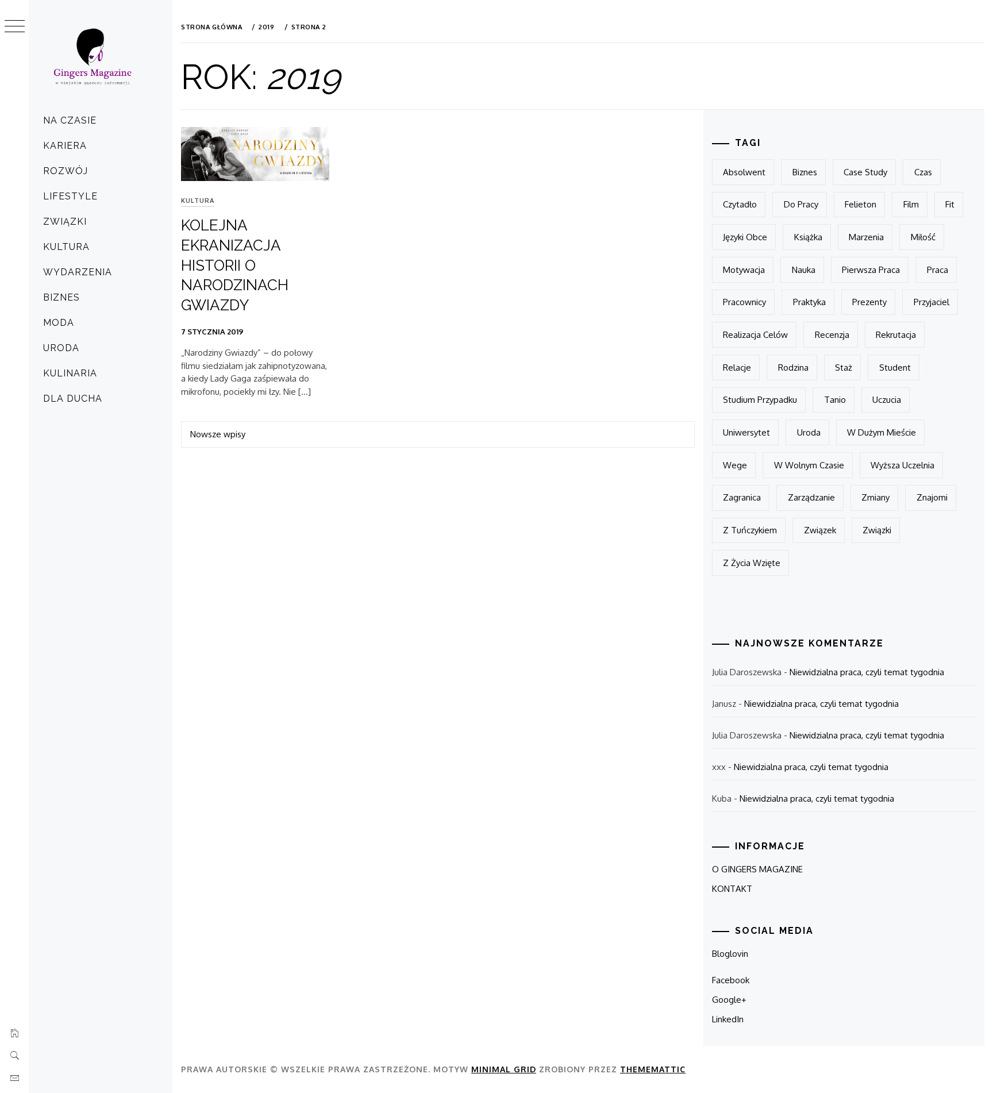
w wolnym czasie (809, 465)
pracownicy (744, 302)
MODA (58, 322)
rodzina (793, 367)
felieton (860, 204)
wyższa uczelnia (902, 465)
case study (865, 172)
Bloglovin (730, 953)
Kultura (66, 246)
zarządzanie (811, 497)
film (911, 204)
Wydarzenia (77, 272)
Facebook (730, 980)
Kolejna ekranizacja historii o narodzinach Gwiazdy (234, 265)
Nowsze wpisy (217, 434)
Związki (65, 221)
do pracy (801, 204)
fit (949, 204)
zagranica (742, 497)
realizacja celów (755, 334)
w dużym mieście (881, 432)
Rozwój (65, 171)
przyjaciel (931, 302)
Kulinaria (70, 373)
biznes (804, 172)
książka (808, 237)
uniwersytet (746, 432)
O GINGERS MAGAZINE (757, 869)
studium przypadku (760, 399)
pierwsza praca (871, 269)
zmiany (875, 497)
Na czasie (70, 120)
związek (820, 530)
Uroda (61, 347)
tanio (835, 399)
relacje (737, 367)
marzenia (866, 237)
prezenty (869, 302)
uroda (809, 432)
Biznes (61, 297)
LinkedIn (728, 1019)
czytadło (740, 204)
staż (843, 367)
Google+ (729, 999)
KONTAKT (732, 888)
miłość (923, 237)
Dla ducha (72, 398)
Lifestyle (70, 196)
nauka (803, 269)
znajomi (932, 497)
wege (735, 465)
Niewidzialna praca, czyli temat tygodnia (867, 672)
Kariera (65, 145)
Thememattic (653, 1069)
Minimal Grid (503, 1069)
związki (877, 530)
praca (937, 269)
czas (923, 172)
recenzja (832, 334)
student (895, 367)
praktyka (809, 302)
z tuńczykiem (750, 530)
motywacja (744, 269)
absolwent (744, 172)
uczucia (886, 399)
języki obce (745, 237)
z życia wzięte (751, 562)
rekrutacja (896, 334)
